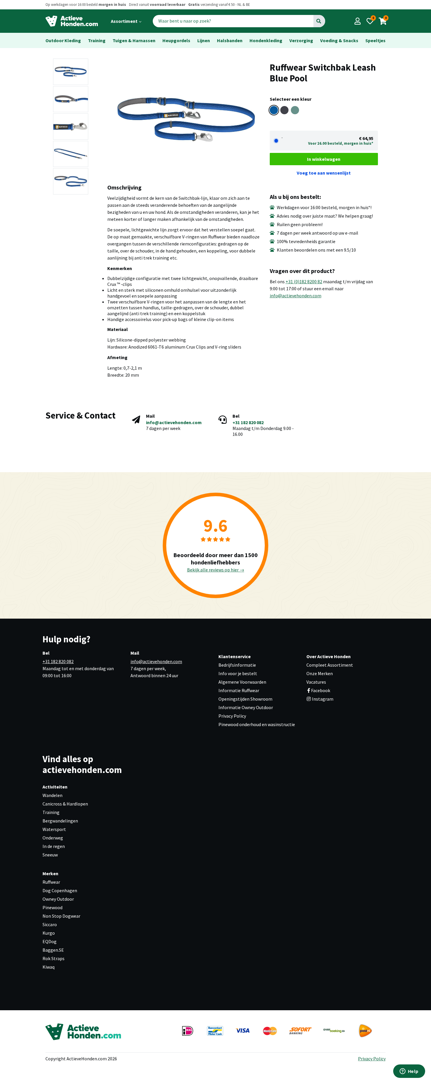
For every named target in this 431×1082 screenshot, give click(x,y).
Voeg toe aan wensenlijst (324, 173)
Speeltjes (375, 40)
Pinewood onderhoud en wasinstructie (256, 724)
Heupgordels (176, 40)
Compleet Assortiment (329, 665)
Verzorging (301, 40)
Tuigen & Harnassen (134, 40)
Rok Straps (54, 958)
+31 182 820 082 (248, 422)
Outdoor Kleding (63, 40)
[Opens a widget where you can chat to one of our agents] (409, 1071)
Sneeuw (50, 855)
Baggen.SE (53, 950)
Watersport (54, 829)
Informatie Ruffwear (238, 690)
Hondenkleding (266, 40)
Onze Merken (319, 673)
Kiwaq (49, 967)
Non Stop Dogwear (61, 916)
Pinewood (52, 907)
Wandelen (52, 795)
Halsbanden (229, 40)
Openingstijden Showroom (245, 699)
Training (97, 40)
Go (319, 21)
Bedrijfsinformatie (237, 665)
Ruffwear (51, 882)
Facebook (320, 690)
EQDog (50, 941)
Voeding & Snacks (339, 40)
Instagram (322, 699)
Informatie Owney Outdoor (245, 707)
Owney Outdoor (58, 899)
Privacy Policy (232, 716)
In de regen (54, 846)
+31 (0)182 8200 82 (304, 281)
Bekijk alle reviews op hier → (215, 570)
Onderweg (53, 838)
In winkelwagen (323, 159)
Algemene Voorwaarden (242, 682)
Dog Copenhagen (60, 890)
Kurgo (49, 933)
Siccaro (50, 924)
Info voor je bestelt (237, 673)
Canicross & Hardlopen (65, 804)
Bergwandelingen (60, 821)
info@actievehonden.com (295, 295)
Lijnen (203, 40)
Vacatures (316, 682)
